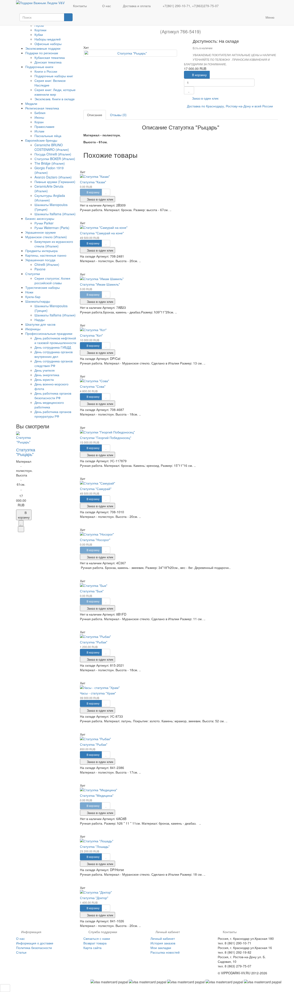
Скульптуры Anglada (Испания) (49, 197)
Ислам (39, 131)
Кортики (40, 30)
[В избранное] (21, 523)
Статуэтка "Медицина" (96, 795)
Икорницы (32, 329)
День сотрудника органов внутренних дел (53, 354)
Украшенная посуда (40, 260)
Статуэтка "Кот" (91, 335)
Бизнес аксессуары (40, 218)
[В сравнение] (21, 529)
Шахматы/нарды (38, 301)
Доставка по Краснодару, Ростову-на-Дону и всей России (230, 106)
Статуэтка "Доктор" (94, 897)
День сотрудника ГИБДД (52, 347)
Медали (31, 103)
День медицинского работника (49, 404)
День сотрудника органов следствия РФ (53, 363)
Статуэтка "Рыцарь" (25, 452)
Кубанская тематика (49, 57)
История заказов (162, 943)
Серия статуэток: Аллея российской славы (52, 280)
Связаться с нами (96, 938)
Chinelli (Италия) (46, 264)
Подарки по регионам (42, 53)
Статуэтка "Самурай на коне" (102, 233)
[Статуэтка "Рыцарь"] (130, 53)
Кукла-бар (32, 296)
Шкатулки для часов (40, 324)
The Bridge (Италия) (49, 163)
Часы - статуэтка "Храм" (98, 693)
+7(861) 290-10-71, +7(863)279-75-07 (190, 5)
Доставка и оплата (136, 5)
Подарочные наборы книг (53, 76)
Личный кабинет (162, 938)
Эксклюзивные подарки (42, 48)
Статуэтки (33, 273)
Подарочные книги (39, 66)
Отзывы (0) (118, 114)
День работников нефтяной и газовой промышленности (55, 340)
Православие (44, 126)
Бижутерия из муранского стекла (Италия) (53, 243)
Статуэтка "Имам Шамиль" (100, 284)
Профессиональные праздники (49, 333)
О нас (106, 5)
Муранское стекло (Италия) (46, 237)
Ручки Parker (44, 223)
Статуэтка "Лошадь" (95, 846)
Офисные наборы (48, 43)
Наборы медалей (47, 39)
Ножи (29, 292)
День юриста (44, 379)
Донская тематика (48, 62)
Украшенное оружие (40, 232)
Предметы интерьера (41, 250)
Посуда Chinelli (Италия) (52, 154)
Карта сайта (92, 947)
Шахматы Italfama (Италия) (55, 214)
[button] (249, 18)
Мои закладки (160, 947)
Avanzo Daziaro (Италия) (53, 177)
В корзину (199, 74)
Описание (94, 114)
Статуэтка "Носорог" (95, 539)
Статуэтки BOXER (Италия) (54, 158)
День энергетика (46, 375)
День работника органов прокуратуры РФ (52, 414)
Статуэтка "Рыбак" (93, 642)
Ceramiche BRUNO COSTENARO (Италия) (51, 147)
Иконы (39, 117)
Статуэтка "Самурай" (95, 488)
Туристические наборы (42, 287)
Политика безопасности (34, 947)
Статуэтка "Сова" (92, 386)
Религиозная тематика (42, 108)
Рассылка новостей (165, 952)
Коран (39, 122)
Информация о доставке (34, 943)
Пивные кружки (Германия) (54, 181)
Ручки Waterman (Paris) (51, 227)
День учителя (44, 370)
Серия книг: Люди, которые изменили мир (55, 92)
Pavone (39, 269)
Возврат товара (95, 943)
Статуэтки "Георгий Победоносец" (105, 437)
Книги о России (45, 71)
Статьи (21, 952)
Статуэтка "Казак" (93, 182)
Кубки (38, 34)
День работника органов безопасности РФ (52, 395)
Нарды (39, 319)
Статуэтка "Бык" (92, 591)
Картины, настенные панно (45, 255)
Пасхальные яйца (47, 135)
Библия (39, 112)
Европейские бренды (41, 140)
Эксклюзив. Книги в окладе (54, 99)
